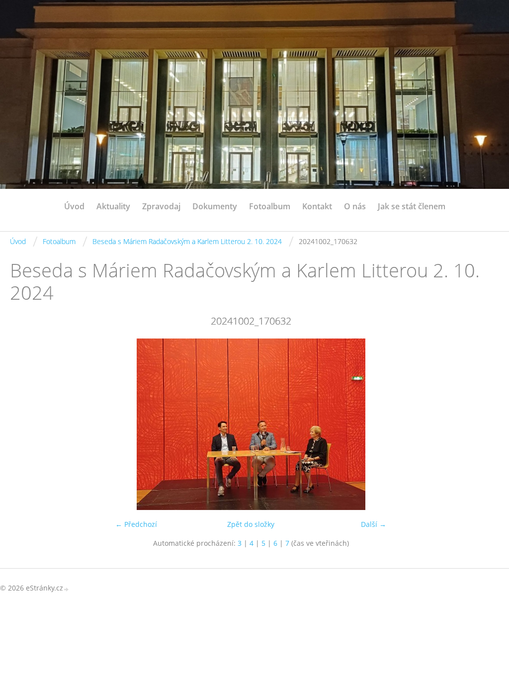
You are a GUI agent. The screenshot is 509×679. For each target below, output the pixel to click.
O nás (355, 206)
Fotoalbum (269, 206)
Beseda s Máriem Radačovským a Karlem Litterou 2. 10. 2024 (187, 241)
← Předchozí (136, 524)
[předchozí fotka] (26, 424)
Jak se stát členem (411, 206)
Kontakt (317, 206)
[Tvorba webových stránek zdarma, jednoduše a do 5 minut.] (66, 589)
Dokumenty (214, 206)
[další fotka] (475, 424)
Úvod (74, 206)
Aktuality (113, 206)
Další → (373, 524)
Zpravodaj (161, 206)
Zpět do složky (250, 524)
